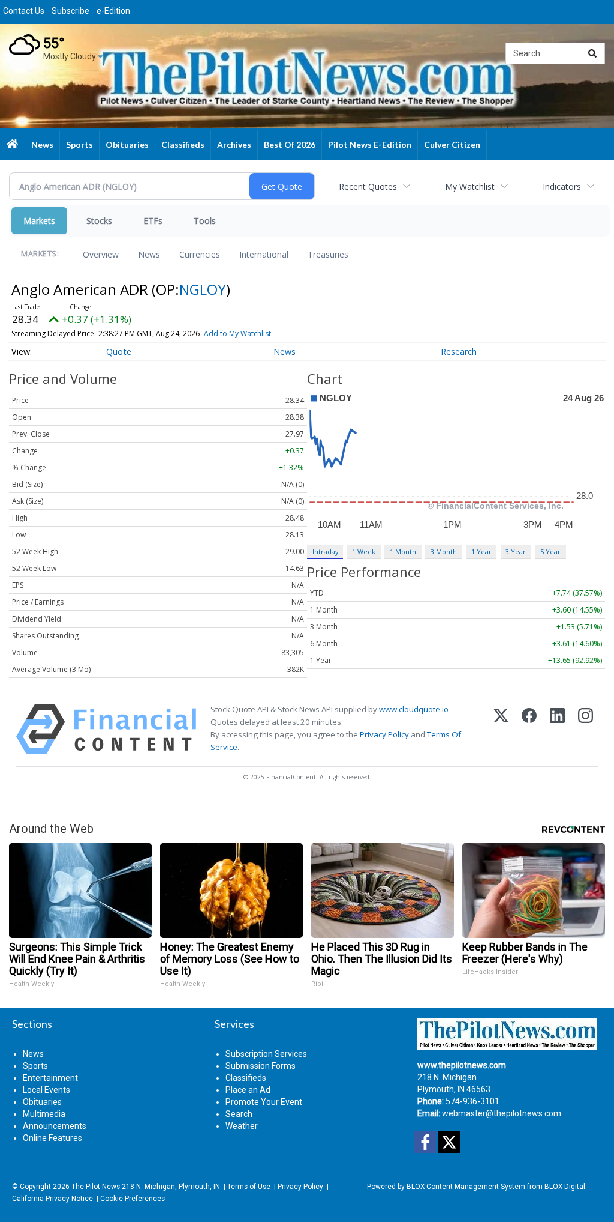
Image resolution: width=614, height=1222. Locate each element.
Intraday (325, 551)
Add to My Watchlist (237, 333)
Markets (39, 220)
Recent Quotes (368, 186)
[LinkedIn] (557, 729)
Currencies (199, 254)
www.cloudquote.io (414, 709)
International (263, 254)
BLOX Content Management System (466, 1186)
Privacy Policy (384, 734)
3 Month (444, 551)
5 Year (550, 551)
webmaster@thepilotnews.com (501, 1113)
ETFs (152, 220)
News (149, 254)
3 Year (515, 551)
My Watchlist (470, 186)
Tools (205, 220)
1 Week (363, 551)
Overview (101, 254)
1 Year (481, 551)
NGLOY (202, 289)
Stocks (99, 220)
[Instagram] (585, 729)
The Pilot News (95, 1186)
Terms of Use (248, 1186)
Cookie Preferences (132, 1198)
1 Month (403, 551)
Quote (118, 351)
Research (459, 351)
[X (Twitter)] (501, 729)
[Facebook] (529, 729)
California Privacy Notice (52, 1198)
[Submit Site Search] (592, 53)
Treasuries (328, 254)
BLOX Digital (564, 1186)
